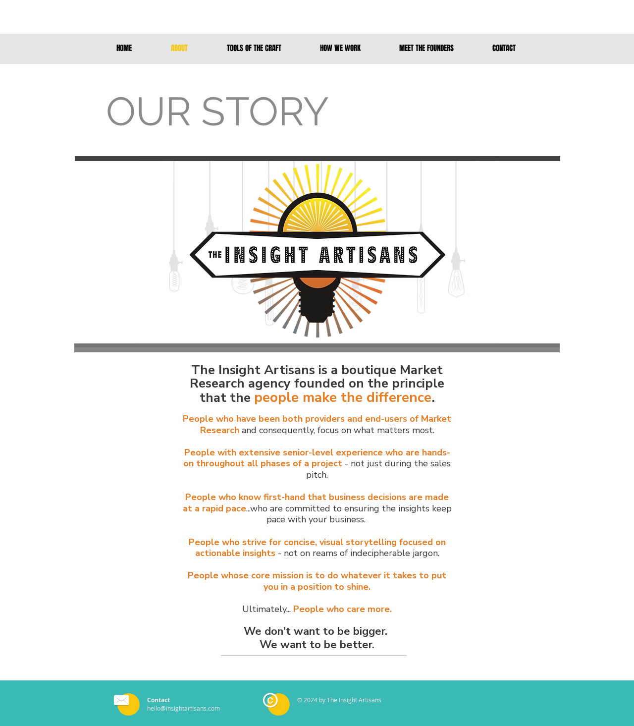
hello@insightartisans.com (183, 708)
